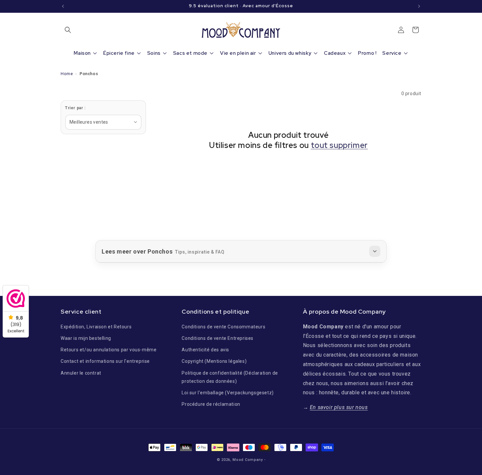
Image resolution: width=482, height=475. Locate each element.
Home (67, 73)
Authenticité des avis (205, 349)
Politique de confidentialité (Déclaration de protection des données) (230, 376)
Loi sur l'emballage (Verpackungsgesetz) (227, 392)
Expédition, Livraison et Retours (96, 326)
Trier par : (75, 108)
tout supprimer (339, 145)
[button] (68, 30)
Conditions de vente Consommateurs (223, 326)
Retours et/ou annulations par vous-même (108, 349)
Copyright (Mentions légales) (214, 361)
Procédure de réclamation (211, 403)
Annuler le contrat (81, 372)
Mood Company (247, 460)
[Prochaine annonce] (419, 6)
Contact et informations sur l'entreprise (105, 361)
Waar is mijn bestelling (86, 338)
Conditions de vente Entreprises (217, 338)
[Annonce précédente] (63, 6)
